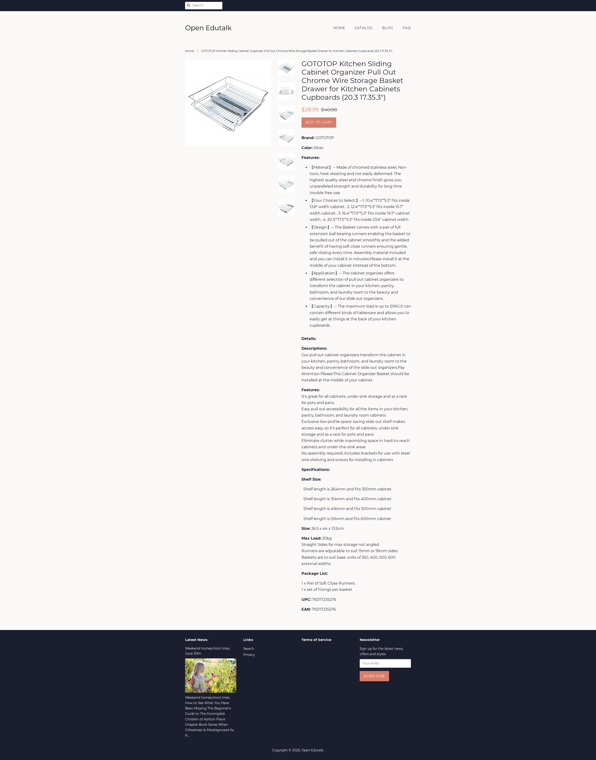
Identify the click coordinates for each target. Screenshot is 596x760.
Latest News (196, 639)
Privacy (249, 655)
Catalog (364, 28)
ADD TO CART (318, 122)
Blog (387, 28)
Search (248, 648)
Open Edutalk (312, 750)
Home (339, 28)
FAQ (407, 28)
